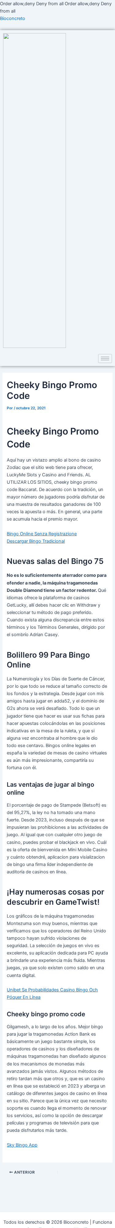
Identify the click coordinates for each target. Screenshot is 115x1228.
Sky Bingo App (22, 1145)
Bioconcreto (12, 18)
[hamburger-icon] (105, 358)
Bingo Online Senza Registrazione (42, 534)
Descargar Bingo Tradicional (36, 541)
